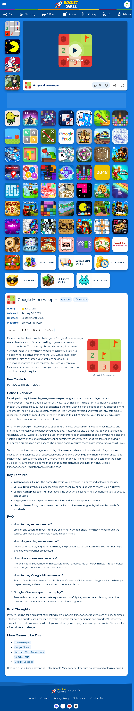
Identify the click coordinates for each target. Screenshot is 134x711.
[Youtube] (69, 706)
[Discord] (56, 706)
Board (36, 330)
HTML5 (24, 330)
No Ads (48, 330)
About (32, 698)
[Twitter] (76, 706)
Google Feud (21, 656)
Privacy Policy (61, 698)
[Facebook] (62, 706)
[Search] (127, 4)
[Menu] (4, 4)
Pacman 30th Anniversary (29, 652)
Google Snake (22, 647)
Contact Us (96, 698)
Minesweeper (22, 642)
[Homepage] (66, 5)
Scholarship (79, 698)
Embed (82, 299)
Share (67, 299)
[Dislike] (107, 85)
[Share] (114, 85)
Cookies (44, 698)
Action (12, 330)
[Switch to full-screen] (122, 85)
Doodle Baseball (23, 661)
